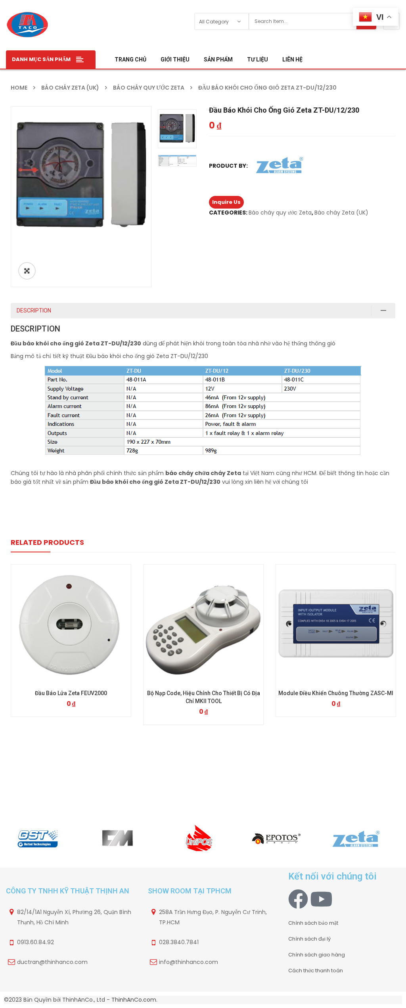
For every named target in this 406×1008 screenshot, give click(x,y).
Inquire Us (226, 202)
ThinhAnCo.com (133, 1000)
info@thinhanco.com (188, 962)
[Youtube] (321, 899)
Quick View (71, 610)
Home (19, 88)
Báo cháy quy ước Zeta (148, 88)
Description (34, 310)
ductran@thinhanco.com (52, 962)
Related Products (47, 542)
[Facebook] (298, 899)
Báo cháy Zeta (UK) (70, 88)
